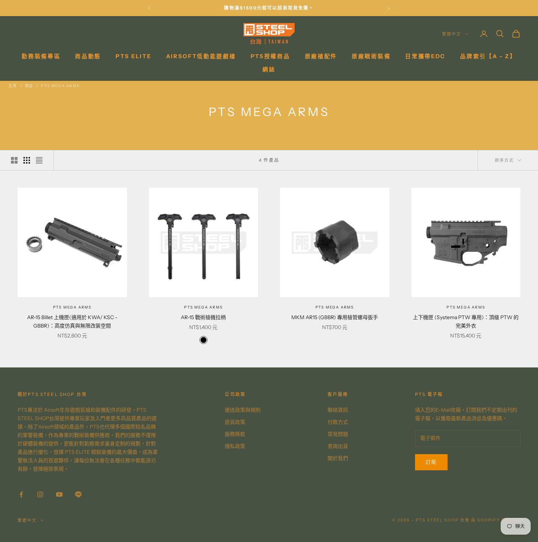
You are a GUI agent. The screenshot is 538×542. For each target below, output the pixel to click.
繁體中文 (451, 34)
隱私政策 (235, 446)
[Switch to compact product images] (39, 160)
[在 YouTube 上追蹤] (59, 494)
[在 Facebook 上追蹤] (21, 494)
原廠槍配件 (321, 56)
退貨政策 (235, 422)
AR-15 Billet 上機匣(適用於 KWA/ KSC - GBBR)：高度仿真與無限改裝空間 (72, 321)
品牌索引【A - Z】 (488, 56)
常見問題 (338, 434)
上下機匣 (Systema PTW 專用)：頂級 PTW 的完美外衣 (466, 321)
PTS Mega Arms (60, 85)
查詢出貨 (338, 446)
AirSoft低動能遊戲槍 (201, 56)
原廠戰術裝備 (371, 56)
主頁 (12, 85)
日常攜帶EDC (425, 56)
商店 (29, 85)
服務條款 (235, 434)
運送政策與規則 (243, 410)
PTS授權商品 (270, 56)
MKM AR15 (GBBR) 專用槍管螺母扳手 (334, 317)
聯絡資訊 (338, 410)
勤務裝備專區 (41, 56)
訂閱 (431, 462)
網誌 (268, 69)
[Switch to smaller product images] (26, 160)
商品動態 (88, 56)
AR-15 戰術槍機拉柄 (203, 317)
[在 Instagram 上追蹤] (40, 494)
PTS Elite (133, 56)
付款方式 (338, 422)
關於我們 (338, 458)
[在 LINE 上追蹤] (78, 494)
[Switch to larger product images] (14, 160)
